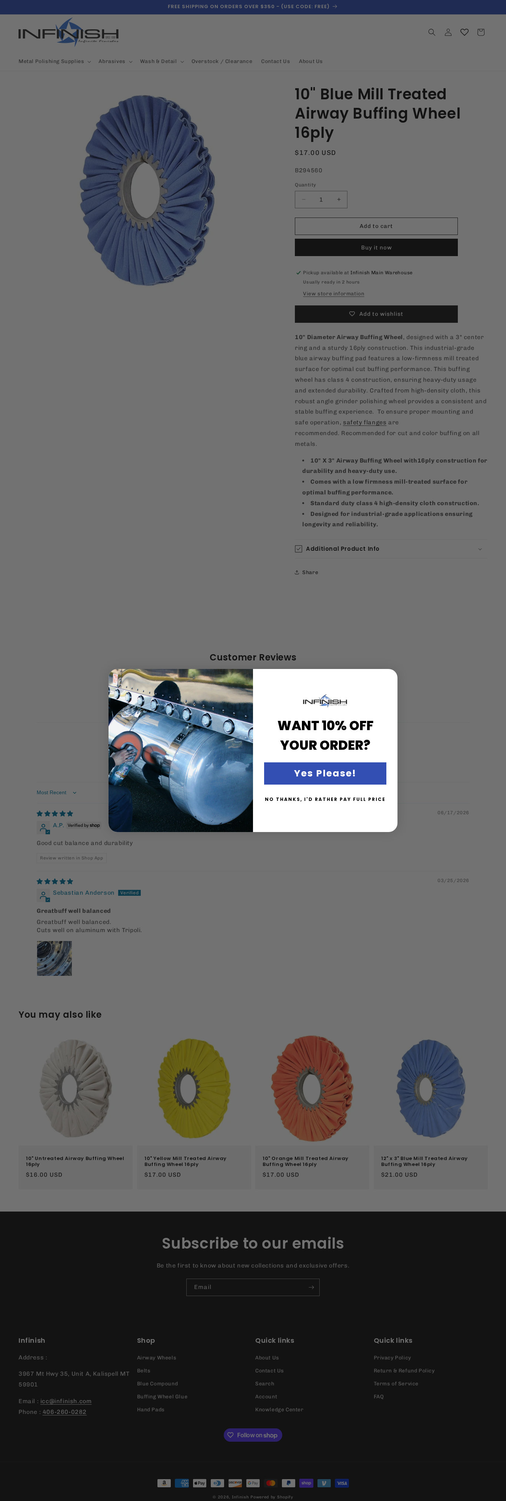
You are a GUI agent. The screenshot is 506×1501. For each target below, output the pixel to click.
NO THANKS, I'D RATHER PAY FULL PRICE (325, 799)
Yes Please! (325, 773)
